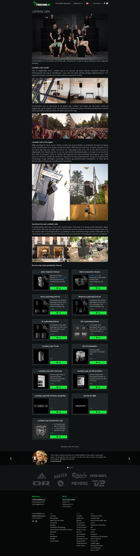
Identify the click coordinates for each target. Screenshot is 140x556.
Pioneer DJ (94, 541)
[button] (88, 3)
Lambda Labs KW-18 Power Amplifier (50, 396)
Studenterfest (81, 541)
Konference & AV (82, 539)
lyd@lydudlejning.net (39, 516)
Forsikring (53, 523)
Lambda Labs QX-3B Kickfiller (89, 371)
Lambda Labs (62, 277)
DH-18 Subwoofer (89, 346)
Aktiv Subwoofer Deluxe (90, 272)
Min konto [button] (96, 3)
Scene (92, 532)
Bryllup (79, 520)
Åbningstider (54, 518)
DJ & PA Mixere (96, 539)
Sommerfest (81, 536)
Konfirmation (81, 525)
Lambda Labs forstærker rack (50, 420)
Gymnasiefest (81, 534)
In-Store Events (81, 527)
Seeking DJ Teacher (97, 545)
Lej (60, 288)
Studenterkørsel (82, 543)
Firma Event (80, 523)
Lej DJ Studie (54, 541)
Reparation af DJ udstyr (98, 525)
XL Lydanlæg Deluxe (50, 321)
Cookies (93, 529)
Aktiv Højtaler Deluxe (50, 272)
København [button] (77, 3)
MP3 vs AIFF (95, 550)
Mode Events (81, 545)
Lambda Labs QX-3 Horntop (50, 371)
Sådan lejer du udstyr (57, 520)
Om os (52, 534)
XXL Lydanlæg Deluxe (90, 321)
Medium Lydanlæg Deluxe (90, 297)
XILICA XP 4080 (90, 396)
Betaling (52, 525)
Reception (94, 534)
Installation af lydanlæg (57, 527)
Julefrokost (80, 518)
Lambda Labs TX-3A (50, 346)
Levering (53, 516)
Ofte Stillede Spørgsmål (62, 3)
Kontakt (52, 539)
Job (92, 527)
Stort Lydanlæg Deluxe (50, 297)
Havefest (79, 516)
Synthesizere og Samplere (99, 536)
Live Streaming (95, 548)
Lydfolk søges (95, 543)
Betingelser (53, 536)
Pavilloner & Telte (96, 516)
